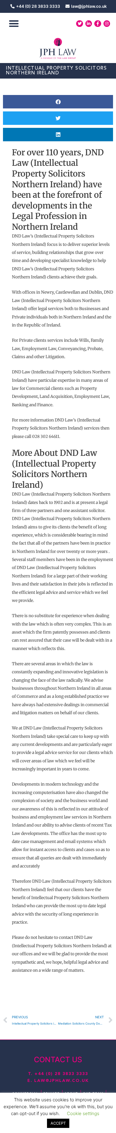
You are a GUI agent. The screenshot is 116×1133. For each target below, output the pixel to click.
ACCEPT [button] (58, 1123)
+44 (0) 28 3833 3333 (61, 1074)
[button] (14, 24)
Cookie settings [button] (83, 1113)
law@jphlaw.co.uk (61, 1081)
